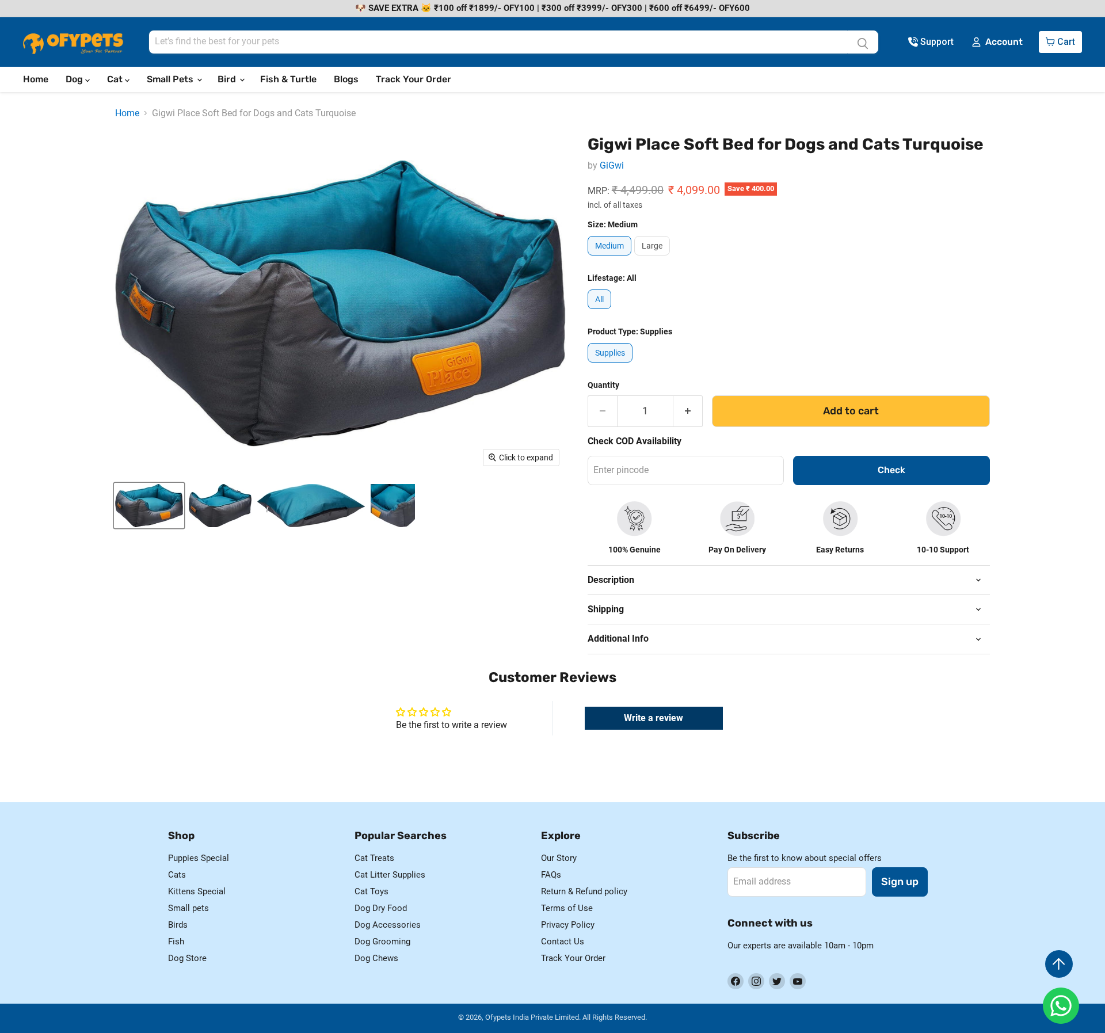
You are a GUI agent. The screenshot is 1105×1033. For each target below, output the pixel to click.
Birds (178, 925)
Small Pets (171, 79)
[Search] (862, 42)
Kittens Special (197, 891)
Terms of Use (567, 908)
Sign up (900, 881)
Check (891, 469)
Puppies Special (198, 858)
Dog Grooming (382, 941)
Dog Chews (376, 958)
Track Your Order (413, 79)
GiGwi (612, 165)
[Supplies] (611, 365)
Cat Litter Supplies (390, 875)
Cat (116, 79)
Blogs (346, 79)
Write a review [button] (653, 717)
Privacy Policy (568, 925)
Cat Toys (371, 891)
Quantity (603, 385)
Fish (176, 941)
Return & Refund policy (584, 891)
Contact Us (562, 941)
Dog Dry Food (381, 908)
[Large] (653, 258)
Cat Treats (374, 858)
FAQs (551, 875)
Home (35, 79)
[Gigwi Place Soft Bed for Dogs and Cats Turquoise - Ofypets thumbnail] (149, 505)
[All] (601, 311)
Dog (75, 79)
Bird (228, 79)
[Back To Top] (1059, 964)
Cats (177, 875)
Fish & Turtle (288, 79)
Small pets (188, 908)
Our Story (559, 858)
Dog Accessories (388, 925)
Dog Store (187, 958)
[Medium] (611, 258)
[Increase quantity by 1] (688, 411)
